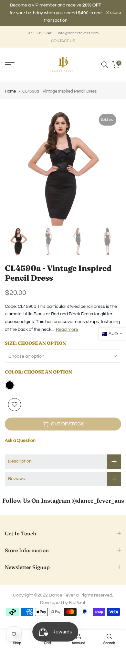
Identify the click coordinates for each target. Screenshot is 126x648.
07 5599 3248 (40, 27)
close (115, 10)
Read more (67, 323)
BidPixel (77, 597)
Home (10, 85)
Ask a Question (20, 434)
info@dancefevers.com (78, 27)
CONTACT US (63, 35)
